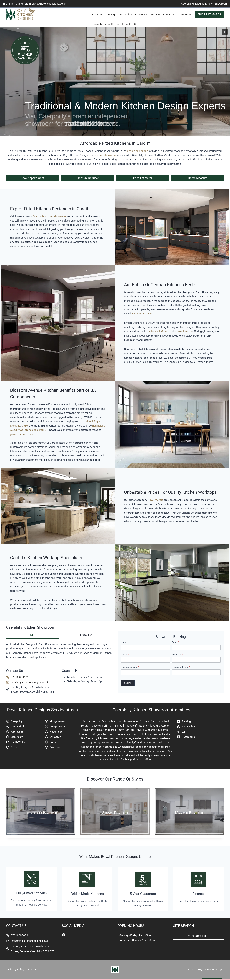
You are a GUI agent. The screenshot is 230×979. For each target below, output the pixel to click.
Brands (155, 14)
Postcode (177, 654)
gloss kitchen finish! (22, 434)
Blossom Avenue (142, 313)
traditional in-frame (158, 331)
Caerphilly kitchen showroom (49, 216)
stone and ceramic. (36, 429)
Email (175, 642)
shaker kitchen (183, 331)
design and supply (137, 150)
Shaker (25, 425)
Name (125, 642)
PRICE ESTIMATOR (209, 14)
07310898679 (19, 935)
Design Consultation (120, 14)
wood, (13, 429)
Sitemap (32, 969)
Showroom (98, 14)
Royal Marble (155, 499)
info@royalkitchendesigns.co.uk (30, 940)
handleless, (98, 425)
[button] (225, 32)
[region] (115, 81)
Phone (125, 654)
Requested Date (130, 667)
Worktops (186, 14)
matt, (21, 429)
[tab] (32, 635)
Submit (127, 682)
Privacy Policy (16, 969)
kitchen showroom (105, 155)
